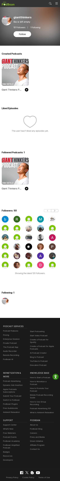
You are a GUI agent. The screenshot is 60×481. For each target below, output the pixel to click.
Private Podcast (10, 343)
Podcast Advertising (12, 381)
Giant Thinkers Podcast (12, 89)
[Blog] (32, 472)
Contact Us (35, 449)
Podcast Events (10, 437)
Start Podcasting (37, 331)
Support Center (10, 425)
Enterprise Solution (11, 339)
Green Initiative (36, 441)
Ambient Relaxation (11, 412)
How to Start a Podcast (40, 377)
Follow (22, 34)
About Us (34, 425)
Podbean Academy (11, 441)
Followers (19, 27)
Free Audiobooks (10, 408)
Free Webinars (9, 433)
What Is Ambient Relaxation (42, 412)
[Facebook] (21, 472)
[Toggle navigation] (56, 3)
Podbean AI (8, 359)
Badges (6, 452)
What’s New (8, 429)
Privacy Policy (12, 477)
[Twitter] (26, 472)
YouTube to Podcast (39, 361)
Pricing (6, 335)
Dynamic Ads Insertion (13, 385)
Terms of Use (44, 477)
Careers (33, 433)
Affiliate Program (37, 445)
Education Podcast (38, 365)
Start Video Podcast (38, 335)
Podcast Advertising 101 (40, 408)
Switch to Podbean (11, 400)
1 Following (35, 27)
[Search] (50, 3)
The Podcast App (10, 347)
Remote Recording (11, 355)
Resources (7, 456)
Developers (8, 460)
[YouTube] (38, 472)
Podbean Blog (36, 429)
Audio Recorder (10, 351)
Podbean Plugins (10, 404)
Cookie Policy (28, 477)
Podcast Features (10, 331)
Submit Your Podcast (12, 396)
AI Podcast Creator (38, 353)
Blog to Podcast (37, 357)
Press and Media (37, 437)
